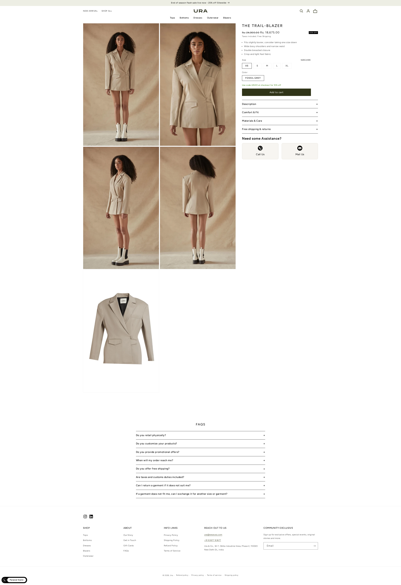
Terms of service (214, 575)
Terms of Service (172, 551)
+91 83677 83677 (212, 540)
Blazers (227, 17)
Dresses (197, 17)
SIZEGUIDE (306, 60)
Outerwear (213, 17)
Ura (171, 575)
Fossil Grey (253, 78)
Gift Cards (128, 545)
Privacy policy (197, 575)
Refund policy (182, 575)
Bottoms (184, 17)
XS (246, 65)
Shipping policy (232, 575)
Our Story (128, 535)
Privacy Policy (171, 535)
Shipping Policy (172, 540)
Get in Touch (129, 540)
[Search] (301, 11)
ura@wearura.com (213, 534)
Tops (172, 17)
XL (287, 65)
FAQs (126, 551)
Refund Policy (171, 545)
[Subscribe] (314, 546)
